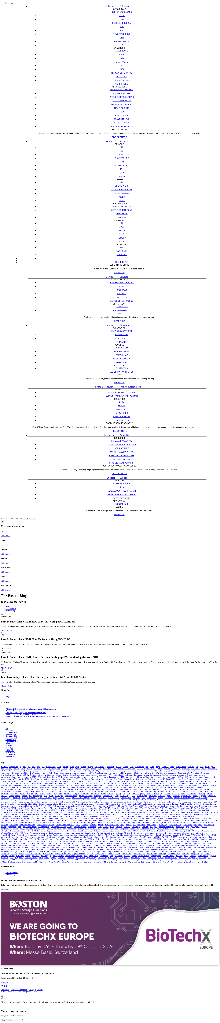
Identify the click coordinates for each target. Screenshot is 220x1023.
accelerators (115, 804)
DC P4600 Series (173, 816)
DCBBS (179, 856)
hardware (147, 773)
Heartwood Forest (147, 787)
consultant (172, 823)
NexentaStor (181, 839)
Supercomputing (54, 769)
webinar (8, 769)
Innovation (107, 769)
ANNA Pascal (6, 792)
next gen (76, 794)
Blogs (8, 696)
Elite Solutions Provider (128, 835)
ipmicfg (118, 794)
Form (100, 827)
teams (114, 814)
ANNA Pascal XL (111, 835)
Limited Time (132, 845)
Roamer (94, 775)
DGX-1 (139, 769)
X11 (199, 785)
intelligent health (188, 833)
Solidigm (63, 852)
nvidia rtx (176, 796)
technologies (146, 823)
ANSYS (207, 854)
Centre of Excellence (176, 806)
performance (78, 771)
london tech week (160, 783)
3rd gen (99, 833)
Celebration (5, 854)
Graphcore (122, 62)
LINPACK (195, 808)
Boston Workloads (122, 12)
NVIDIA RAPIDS (198, 835)
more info (4, 982)
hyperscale (167, 835)
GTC (131, 767)
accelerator (160, 804)
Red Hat (193, 856)
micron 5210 (81, 839)
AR (82, 779)
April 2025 (10, 751)
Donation (187, 814)
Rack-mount (80, 858)
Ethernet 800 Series (80, 831)
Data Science (203, 783)
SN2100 (95, 771)
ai (20, 767)
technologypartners (29, 827)
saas (211, 820)
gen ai (113, 802)
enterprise (26, 787)
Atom (144, 779)
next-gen (189, 806)
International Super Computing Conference (80, 835)
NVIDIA (4, 767)
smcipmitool (30, 852)
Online (96, 802)
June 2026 (9, 730)
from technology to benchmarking (187, 812)
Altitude (36, 800)
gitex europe (187, 825)
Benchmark (139, 767)
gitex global (197, 825)
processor (127, 771)
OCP (122, 112)
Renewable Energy (136, 847)
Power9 (175, 829)
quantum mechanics (169, 847)
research (125, 781)
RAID (75, 849)
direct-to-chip (99, 837)
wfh (101, 849)
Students (164, 806)
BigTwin (90, 854)
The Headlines (11, 609)
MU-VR (127, 827)
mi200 (107, 804)
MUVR (49, 773)
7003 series (29, 779)
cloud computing (125, 789)
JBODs (122, 201)
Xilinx (159, 785)
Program (43, 785)
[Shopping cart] (20, 262)
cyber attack (17, 816)
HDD (76, 783)
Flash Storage (125, 820)
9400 (114, 839)
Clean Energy (6, 798)
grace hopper (168, 845)
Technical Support (122, 484)
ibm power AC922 (163, 829)
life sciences (50, 837)
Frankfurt (180, 781)
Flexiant (205, 820)
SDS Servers (121, 186)
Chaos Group (204, 789)
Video (66, 777)
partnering (167, 820)
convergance (5, 802)
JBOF (50, 818)
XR (65, 783)
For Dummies (82, 847)
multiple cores (156, 862)
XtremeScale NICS (44, 852)
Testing (41, 804)
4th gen (126, 833)
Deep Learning (100, 767)
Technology (176, 769)
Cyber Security (121, 448)
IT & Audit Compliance (122, 459)
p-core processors (174, 833)
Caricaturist (87, 800)
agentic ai (166, 800)
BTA (14, 779)
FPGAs (122, 231)
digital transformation (42, 789)
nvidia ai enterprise (23, 783)
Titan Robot (65, 800)
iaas (216, 820)
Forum (134, 856)
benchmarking (149, 833)
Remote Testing (6, 812)
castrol (120, 771)
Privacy (31, 990)
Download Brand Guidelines (122, 495)
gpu (29, 767)
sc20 (43, 773)
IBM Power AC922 (121, 93)
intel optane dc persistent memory (13, 831)
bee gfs (158, 835)
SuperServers (45, 787)
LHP (82, 783)
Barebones (122, 214)
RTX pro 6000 (168, 779)
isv (201, 854)
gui (61, 835)
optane (105, 777)
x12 (186, 852)
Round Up (181, 773)
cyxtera (192, 792)
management (172, 789)
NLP (86, 829)
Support (121, 294)
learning (109, 843)
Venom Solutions (122, 206)
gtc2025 (204, 827)
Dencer (126, 849)
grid (82, 775)
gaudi (90, 831)
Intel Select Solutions (122, 97)
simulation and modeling (75, 789)
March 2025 (10, 752)
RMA (122, 487)
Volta (99, 769)
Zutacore (26, 785)
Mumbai (200, 787)
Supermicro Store (78, 854)
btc (53, 777)
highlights (178, 843)
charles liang (31, 781)
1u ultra (141, 852)
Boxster (98, 818)
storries (120, 816)
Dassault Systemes (7, 856)
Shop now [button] (119, 273)
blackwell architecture (68, 841)
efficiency (156, 789)
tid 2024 (159, 845)
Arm (175, 771)
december (4, 858)
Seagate (4, 804)
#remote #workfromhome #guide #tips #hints (190, 798)
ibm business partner (147, 829)
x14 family (15, 860)
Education (54, 781)
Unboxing (195, 773)
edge (100, 800)
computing (26, 777)
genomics (16, 847)
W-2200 (148, 806)
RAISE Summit (168, 856)
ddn (111, 787)
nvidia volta (212, 839)
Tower (121, 176)
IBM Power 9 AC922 (52, 862)
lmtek (3, 779)
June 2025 (9, 747)
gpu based (197, 852)
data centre (41, 775)
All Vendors (121, 51)
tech (117, 812)
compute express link (26, 823)
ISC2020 (4, 841)
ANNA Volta (155, 860)
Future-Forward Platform (113, 833)
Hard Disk (66, 862)
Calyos (60, 849)
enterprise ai (124, 829)
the (147, 816)
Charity (72, 787)
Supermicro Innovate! (63, 854)
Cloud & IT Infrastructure (122, 445)
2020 (135, 785)
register (36, 829)
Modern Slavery (121, 359)
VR (44, 769)
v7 (2, 814)
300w (62, 812)
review (142, 771)
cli (124, 794)
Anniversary (206, 852)
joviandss (64, 847)
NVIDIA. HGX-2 (153, 814)
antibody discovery (38, 847)
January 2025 (11, 756)
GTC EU (31, 843)
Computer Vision (54, 820)
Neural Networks (80, 827)
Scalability (156, 837)
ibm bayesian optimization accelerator (153, 849)
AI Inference (148, 808)
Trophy (88, 806)
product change (100, 841)
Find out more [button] (119, 137)
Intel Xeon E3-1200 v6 (209, 812)
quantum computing (29, 798)
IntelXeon (66, 814)
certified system (41, 841)
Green (120, 847)
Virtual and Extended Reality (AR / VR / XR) (34, 806)
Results (48, 804)
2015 (135, 818)
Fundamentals (155, 775)
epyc (77, 767)
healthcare (128, 775)
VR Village (136, 827)
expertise (176, 820)
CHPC (153, 818)
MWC (68, 798)
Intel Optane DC (122, 806)
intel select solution (8, 777)
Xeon (59, 767)
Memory (122, 238)
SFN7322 (102, 810)
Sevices (100, 847)
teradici (173, 785)
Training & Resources (104, 387)
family (147, 852)
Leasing (140, 841)
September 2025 (12, 741)
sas (119, 839)
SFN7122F (83, 810)
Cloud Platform (137, 820)
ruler (14, 781)
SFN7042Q (72, 810)
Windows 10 (151, 798)
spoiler (53, 858)
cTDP (55, 804)
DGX (207, 767)
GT (112, 818)
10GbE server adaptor (39, 810)
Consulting (109, 435)
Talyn (158, 767)
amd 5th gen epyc (194, 802)
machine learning (150, 769)
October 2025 (11, 740)
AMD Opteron (80, 860)
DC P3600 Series (149, 831)
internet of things (202, 779)
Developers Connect (58, 827)
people (27, 792)
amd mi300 (137, 804)
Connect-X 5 (81, 781)
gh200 (177, 845)
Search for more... (29, 519)
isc (197, 767)
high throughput (115, 831)
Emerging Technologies (121, 456)
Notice (138, 779)
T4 (201, 845)
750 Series (33, 833)
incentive (4, 845)
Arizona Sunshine (44, 798)
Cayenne (86, 818)
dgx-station (97, 862)
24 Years (14, 854)
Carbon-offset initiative (123, 818)
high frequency (60, 785)
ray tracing (51, 845)
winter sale (87, 862)
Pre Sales (122, 286)
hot (66, 818)
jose (155, 827)
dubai (65, 792)
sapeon (14, 802)
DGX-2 (4, 771)
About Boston (121, 348)
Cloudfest (98, 773)
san (151, 827)
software (78, 769)
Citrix (9, 839)
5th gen (178, 802)
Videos (154, 852)
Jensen (15, 829)
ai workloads (137, 802)
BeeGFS (145, 827)
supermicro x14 (26, 860)
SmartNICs (29, 839)
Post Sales (122, 290)
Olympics (53, 808)
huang (22, 829)
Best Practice (53, 835)
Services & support (121, 331)
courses (76, 816)
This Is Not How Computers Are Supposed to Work (26, 713)
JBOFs (122, 197)
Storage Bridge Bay (121, 190)
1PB (38, 818)
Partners (203, 839)
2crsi (95, 800)
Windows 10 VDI (19, 843)
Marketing (121, 362)
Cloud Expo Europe (92, 789)
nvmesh (167, 769)
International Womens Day (37, 835)
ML (36, 794)
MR (45, 796)
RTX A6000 (73, 845)
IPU (121, 169)
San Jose (112, 781)
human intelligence (188, 800)
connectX (34, 845)
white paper (144, 781)
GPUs (121, 234)
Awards (149, 771)
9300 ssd (91, 839)
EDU (176, 841)
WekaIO (200, 860)
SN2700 (4, 796)
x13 (144, 858)
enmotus (85, 825)
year (151, 816)
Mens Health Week (8, 835)
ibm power (114, 829)
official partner (143, 856)
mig (64, 829)
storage (90, 767)
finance (85, 777)
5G (122, 45)
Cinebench (205, 808)
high (187, 827)
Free (188, 860)
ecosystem (58, 829)
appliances (118, 856)
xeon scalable (170, 781)
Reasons (30, 794)
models (82, 837)
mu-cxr (12, 787)
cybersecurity (213, 806)
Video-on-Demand (172, 808)
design (27, 856)
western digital (117, 775)
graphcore (102, 775)
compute (109, 779)
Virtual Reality (202, 771)
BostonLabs (183, 829)
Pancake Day (21, 835)
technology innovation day (52, 783)
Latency (202, 794)
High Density (121, 165)
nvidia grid (59, 796)
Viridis (23, 769)
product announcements (164, 843)
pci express (90, 812)
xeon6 (103, 794)
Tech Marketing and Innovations (64, 806)
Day (75, 818)
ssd (147, 767)
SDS (21, 858)
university (84, 816)
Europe (97, 781)
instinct (89, 785)
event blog (163, 825)
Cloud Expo (64, 781)
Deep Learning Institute (45, 825)
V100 (71, 769)
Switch (87, 771)
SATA (65, 775)
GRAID (83, 849)
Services (110, 277)
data (118, 781)
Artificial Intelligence (169, 775)
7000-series (94, 816)
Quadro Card (124, 792)
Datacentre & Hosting (121, 301)
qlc (180, 789)
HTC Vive (5, 783)
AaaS (89, 860)
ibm (2, 769)
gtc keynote (195, 827)
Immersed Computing (168, 773)
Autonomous (107, 845)
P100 (159, 779)
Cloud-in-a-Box (111, 789)
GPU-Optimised (174, 854)
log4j (15, 852)
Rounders (62, 808)
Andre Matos (18, 792)
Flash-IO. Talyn (167, 860)
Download (92, 827)
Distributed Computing (126, 823)
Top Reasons (76, 862)
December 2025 (12, 736)
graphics (197, 843)
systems (163, 823)
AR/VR (122, 16)
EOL (124, 831)
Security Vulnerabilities (148, 810)
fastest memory (105, 816)
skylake (202, 775)
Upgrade (90, 849)
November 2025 (12, 738)
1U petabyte (192, 858)
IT (161, 794)
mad (85, 856)
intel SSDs (183, 858)
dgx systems (130, 841)
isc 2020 (155, 773)
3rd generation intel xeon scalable (171, 852)
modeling (44, 856)
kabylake (84, 814)
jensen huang (5, 773)
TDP (60, 804)
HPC (122, 27)
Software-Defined (31, 858)
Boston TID (34, 816)
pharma (119, 802)
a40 (66, 845)
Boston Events (44, 860)
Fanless (121, 217)
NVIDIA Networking (121, 80)
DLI (155, 771)
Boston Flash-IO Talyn (9, 808)
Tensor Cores (74, 775)
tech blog (196, 796)
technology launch (101, 831)
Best (94, 806)
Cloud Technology (90, 820)
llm (103, 789)
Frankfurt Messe (153, 794)
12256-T (26, 849)
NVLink (188, 777)
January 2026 (11, 734)
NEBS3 (127, 856)
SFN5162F (19, 810)
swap (71, 818)
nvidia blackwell (53, 847)
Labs (98, 839)
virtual (178, 779)
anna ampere (53, 841)
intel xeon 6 (95, 794)
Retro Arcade (76, 800)
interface (148, 789)
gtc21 (213, 767)
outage (104, 806)
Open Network (145, 837)
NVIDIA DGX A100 (205, 792)
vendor (138, 816)
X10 (137, 810)
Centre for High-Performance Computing (173, 818)
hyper (116, 787)
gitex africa (141, 825)
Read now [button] (119, 321)
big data (134, 792)
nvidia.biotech (6, 847)
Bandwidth (181, 794)
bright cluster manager (85, 841)
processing (75, 814)
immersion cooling (117, 837)
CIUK (12, 820)
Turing (206, 845)
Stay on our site (7, 1020)
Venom (96, 783)
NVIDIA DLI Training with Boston (122, 396)
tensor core (153, 796)
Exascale (195, 781)
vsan (132, 860)
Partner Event (48, 854)
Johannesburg (206, 818)
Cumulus (167, 794)
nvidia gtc (148, 792)
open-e (203, 796)
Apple (3, 839)
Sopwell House (116, 849)
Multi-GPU (69, 812)
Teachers (156, 806)
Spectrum (33, 837)
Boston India (129, 779)
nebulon (41, 837)
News (165, 839)
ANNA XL (114, 792)
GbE (174, 794)
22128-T (68, 849)
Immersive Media (118, 808)
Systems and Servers (8, 806)
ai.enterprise (29, 841)
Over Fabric (118, 779)
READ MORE (6, 630)
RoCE (37, 839)
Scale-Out (209, 823)
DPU (124, 845)
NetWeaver (132, 852)
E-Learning (105, 802)
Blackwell (191, 771)
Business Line (122, 158)
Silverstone (169, 798)
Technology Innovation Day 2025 (60, 816)
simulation (35, 856)
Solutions (110, 6)
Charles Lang (126, 798)
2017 (10, 771)
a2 (144, 814)
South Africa (194, 818)
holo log (62, 802)
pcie (82, 812)
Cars (60, 860)
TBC (35, 860)
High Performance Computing (124, 769)
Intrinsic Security (117, 862)
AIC (140, 808)
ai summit (171, 783)
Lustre (93, 798)
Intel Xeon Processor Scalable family (33, 814)
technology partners (26, 802)
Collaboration (138, 789)
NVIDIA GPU (121, 77)
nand (109, 839)
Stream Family (121, 123)
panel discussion (200, 806)
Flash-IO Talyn (211, 835)
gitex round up (209, 825)
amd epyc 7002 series (157, 802)
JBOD (56, 818)
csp (182, 820)
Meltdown (138, 773)
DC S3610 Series (7, 833)
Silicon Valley (127, 854)
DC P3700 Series (178, 831)
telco (21, 837)
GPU (122, 162)
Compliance (122, 355)
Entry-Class (152, 858)
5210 (214, 781)
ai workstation (183, 849)
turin (184, 802)
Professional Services (122, 283)
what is (44, 818)
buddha (49, 829)
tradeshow (130, 777)
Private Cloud (180, 860)
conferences (90, 843)
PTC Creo (20, 856)
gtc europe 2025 (78, 843)
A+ (122, 151)
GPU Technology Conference (191, 841)
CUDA (180, 777)
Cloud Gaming (131, 808)
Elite (29, 804)
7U (118, 800)
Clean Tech (148, 847)
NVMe (118, 767)
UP (16, 858)
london (211, 800)
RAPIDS (161, 796)
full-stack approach (85, 796)
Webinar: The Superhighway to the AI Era (16, 862)
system (49, 794)
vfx (97, 849)
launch (29, 769)
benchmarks (185, 808)
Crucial (72, 839)
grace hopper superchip (189, 845)
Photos (44, 792)
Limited (72, 847)
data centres (134, 781)
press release (126, 839)
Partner (135, 771)
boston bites (150, 785)
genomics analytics (11, 814)
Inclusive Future (86, 802)
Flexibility (165, 837)
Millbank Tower (53, 800)
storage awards (73, 852)
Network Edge (202, 862)
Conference (204, 773)
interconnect (183, 837)
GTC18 (25, 775)
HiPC (69, 808)
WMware (105, 862)
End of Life (121, 297)
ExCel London (76, 820)
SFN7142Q (92, 810)
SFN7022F (62, 810)
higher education (161, 841)
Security (35, 771)
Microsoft (34, 785)
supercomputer (211, 847)
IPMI (122, 777)
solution (199, 777)
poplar (94, 792)
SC (188, 773)
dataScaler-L (182, 823)
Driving (54, 860)
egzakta (3, 827)
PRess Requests (121, 498)
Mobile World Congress (80, 798)
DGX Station (35, 773)
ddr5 (114, 816)
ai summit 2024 (202, 800)
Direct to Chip (203, 810)
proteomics (26, 847)
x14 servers (5, 860)
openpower (134, 829)
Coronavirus (111, 823)
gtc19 (169, 796)
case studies (207, 802)
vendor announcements (197, 837)
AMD (122, 58)
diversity (105, 829)
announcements (119, 843)
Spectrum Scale (95, 777)
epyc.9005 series (73, 785)
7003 (215, 802)
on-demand (188, 843)
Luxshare (115, 820)
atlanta (203, 849)
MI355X (181, 810)
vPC (133, 796)
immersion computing (27, 825)
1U (33, 818)
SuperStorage (179, 862)
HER (170, 841)
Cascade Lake (192, 775)
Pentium (173, 810)
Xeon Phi (134, 849)
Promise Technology (8, 789)
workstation (195, 769)
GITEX (59, 777)
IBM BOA (172, 849)
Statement (61, 858)
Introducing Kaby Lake (164, 812)
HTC (102, 771)
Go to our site (19, 1020)
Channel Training (62, 839)
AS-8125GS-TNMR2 (33, 854)
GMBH (100, 835)
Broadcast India (171, 787)
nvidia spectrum (15, 845)
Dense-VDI (159, 808)
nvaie (116, 796)
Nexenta (172, 839)
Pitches (100, 825)
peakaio (37, 802)
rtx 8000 (43, 845)
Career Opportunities (121, 310)
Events (121, 406)
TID (39, 777)
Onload (55, 852)
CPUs (121, 227)
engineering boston (57, 856)
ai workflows (18, 841)
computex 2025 (45, 823)
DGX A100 (120, 841)
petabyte (27, 818)
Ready (69, 827)
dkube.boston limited (146, 845)
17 (80, 818)
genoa (168, 804)
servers (203, 769)
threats (25, 816)
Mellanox (110, 767)
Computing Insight (23, 820)
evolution (59, 837)
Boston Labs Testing (207, 804)
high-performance (142, 860)
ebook (173, 777)
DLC (186, 856)
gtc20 (12, 783)
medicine (127, 802)
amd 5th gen (68, 804)
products (176, 792)
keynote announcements (162, 792)
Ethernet (50, 775)
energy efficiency (81, 804)
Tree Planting (152, 854)
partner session (75, 777)
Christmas (4, 820)
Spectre (129, 773)
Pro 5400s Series (55, 833)
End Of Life (120, 773)
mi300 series (126, 804)
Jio (17, 837)
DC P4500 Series (188, 816)
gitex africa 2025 (175, 825)
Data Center (112, 858)
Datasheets (122, 409)
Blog (121, 402)
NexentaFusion (193, 839)
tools (128, 794)
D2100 (127, 862)
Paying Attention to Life (15, 711)
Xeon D (166, 862)
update (160, 798)
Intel (121, 69)
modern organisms (71, 837)
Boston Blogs (125, 796)
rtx (194, 777)
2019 (170, 771)
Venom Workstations (122, 126)
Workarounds (18, 839)
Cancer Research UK (200, 814)
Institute (175, 804)
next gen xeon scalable (62, 831)
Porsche (41, 781)
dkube (206, 777)
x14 (209, 858)
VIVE (70, 783)
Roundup (15, 773)
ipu (89, 792)
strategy (141, 818)
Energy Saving (124, 858)
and (19, 827)
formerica (193, 783)
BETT (111, 806)
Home (8, 607)
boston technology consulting (97, 787)
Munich (71, 792)
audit (2, 837)
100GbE (129, 837)
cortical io (74, 823)
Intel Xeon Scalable (136, 806)
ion (30, 796)
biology (90, 837)
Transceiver (121, 262)
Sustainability (6, 781)
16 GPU (165, 814)
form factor (21, 781)
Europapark (22, 804)
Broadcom (12, 804)
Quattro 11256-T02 (122, 101)
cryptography (16, 849)
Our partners (121, 351)
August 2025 (10, 743)
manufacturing (6, 843)
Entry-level (145, 862)
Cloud (152, 767)
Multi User (147, 839)
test (7, 787)
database (55, 789)
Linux (136, 837)
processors (37, 769)
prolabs (45, 802)
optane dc (67, 794)
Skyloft (43, 800)
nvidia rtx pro (142, 796)
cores (19, 787)
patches (24, 796)
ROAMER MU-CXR (122, 119)
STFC (44, 820)
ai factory (131, 812)
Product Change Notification (24, 812)
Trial (193, 860)
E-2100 (161, 858)
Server (93, 769)
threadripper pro (68, 779)
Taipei (164, 789)
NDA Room (184, 835)
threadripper (138, 775)
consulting (29, 789)
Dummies (91, 847)
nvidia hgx (162, 854)
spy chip (213, 856)
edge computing (109, 800)
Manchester (36, 820)
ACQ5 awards (138, 800)
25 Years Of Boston (24, 800)
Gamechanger (150, 800)
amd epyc (47, 779)
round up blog (152, 825)
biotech (20, 779)
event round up (6, 852)
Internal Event (43, 808)
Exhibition (24, 773)
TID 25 (43, 816)
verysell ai (53, 802)
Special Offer (186, 796)
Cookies (40, 990)
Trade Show (16, 775)
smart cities (180, 827)
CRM (138, 823)
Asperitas (17, 771)
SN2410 (210, 794)
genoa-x (92, 804)
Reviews (89, 783)
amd (33, 767)
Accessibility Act (72, 802)
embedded (185, 854)
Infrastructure (114, 777)
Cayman (106, 818)
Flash (73, 781)
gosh (164, 816)
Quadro (153, 777)
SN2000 (174, 837)
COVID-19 (101, 823)
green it (80, 829)
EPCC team (35, 792)
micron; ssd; (137, 839)
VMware (58, 775)
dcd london (14, 825)
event (72, 767)
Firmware (70, 858)
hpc (43, 767)
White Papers (122, 420)
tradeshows (100, 843)
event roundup (6, 829)
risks (148, 818)
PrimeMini (16, 798)
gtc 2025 (59, 843)
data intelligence (142, 812)
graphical (213, 785)
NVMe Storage (100, 854)
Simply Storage (122, 193)
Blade (122, 154)
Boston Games (30, 808)
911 (92, 818)
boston (65, 767)
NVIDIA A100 (113, 798)
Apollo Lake (163, 810)
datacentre (185, 769)
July (26, 837)
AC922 (42, 794)
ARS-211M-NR (104, 808)
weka (9, 779)
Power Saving (136, 858)
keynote (16, 769)
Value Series (68, 860)
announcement (109, 773)
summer (157, 816)
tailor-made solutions (192, 820)
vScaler (64, 769)
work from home (71, 796)
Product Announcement (145, 843)
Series (18, 777)
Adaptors (122, 255)
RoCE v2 (51, 792)
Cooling (40, 849)
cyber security (6, 816)
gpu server (136, 798)
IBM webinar (38, 862)
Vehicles (117, 845)
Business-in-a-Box (112, 825)
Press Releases (121, 417)
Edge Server (190, 862)
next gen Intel (161, 833)
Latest (205, 841)
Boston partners (14, 796)
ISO (125, 847)
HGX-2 (66, 823)
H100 (78, 825)
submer (90, 781)
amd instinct (56, 779)
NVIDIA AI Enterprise (121, 73)
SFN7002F (53, 810)
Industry (81, 806)
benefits (156, 823)
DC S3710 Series (21, 833)
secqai (212, 777)
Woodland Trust (139, 854)
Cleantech (66, 820)
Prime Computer (188, 779)
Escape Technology (190, 789)
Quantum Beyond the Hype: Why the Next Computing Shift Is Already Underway (37, 716)
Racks (21, 854)
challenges (10, 837)
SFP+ (27, 810)
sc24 (197, 849)
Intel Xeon (50, 771)
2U (190, 852)
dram (145, 802)
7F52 (35, 804)
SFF (189, 823)
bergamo (100, 804)
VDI (143, 798)
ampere (67, 773)
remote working (163, 777)
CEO (11, 858)
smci (41, 858)
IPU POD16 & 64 (122, 115)
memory (75, 773)
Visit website (5, 536)
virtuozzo (96, 860)
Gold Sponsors (43, 827)
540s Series (43, 833)
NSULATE (91, 852)
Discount (51, 843)
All (121, 147)
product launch (133, 787)
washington (131, 843)
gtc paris (67, 843)
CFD (122, 19)
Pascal (205, 785)
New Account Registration (122, 491)
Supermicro (121, 84)
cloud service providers (153, 820)
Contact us (122, 307)
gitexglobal (12, 827)
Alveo (83, 808)
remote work (36, 783)
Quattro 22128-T (54, 814)
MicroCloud (93, 856)
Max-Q (55, 812)
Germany (38, 779)
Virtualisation (121, 41)
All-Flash (202, 858)
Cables (121, 258)
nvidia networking (142, 777)
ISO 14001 (159, 787)
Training (121, 342)
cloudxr (123, 812)
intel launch (85, 794)
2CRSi (121, 55)
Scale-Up (4, 825)
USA (112, 827)
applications (5, 849)
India (47, 781)
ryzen (146, 775)
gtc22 (12, 794)
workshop (66, 833)
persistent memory (157, 781)
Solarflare (182, 771)
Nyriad (188, 781)
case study (83, 773)
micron (83, 767)
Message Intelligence (87, 823)
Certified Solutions (121, 210)
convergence (129, 816)
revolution (175, 800)
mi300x (103, 785)
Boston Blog (143, 835)
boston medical (182, 783)
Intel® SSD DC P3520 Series (11, 818)
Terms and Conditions (19, 990)
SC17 (21, 808)
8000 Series (129, 810)
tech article (106, 860)
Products (110, 141)
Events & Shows (12, 873)
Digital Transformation (121, 452)
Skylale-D (135, 862)
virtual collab (206, 843)
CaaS (107, 847)
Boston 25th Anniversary (65, 825)
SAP (122, 38)
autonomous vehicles (166, 827)
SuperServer (58, 773)
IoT (121, 30)
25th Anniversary (121, 783)
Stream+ (76, 808)
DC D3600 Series (192, 831)
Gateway (110, 794)
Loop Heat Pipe (50, 849)
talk (16, 794)
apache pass (48, 831)
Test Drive (152, 779)
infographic (58, 794)
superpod (97, 796)
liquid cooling (206, 781)
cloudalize (184, 792)
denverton (128, 814)
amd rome (170, 802)
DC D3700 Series (207, 831)
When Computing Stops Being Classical (21, 714)
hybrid (113, 860)
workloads (17, 785)
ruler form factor (171, 858)
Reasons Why (108, 796)
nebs (111, 856)
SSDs (121, 242)
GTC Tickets (41, 843)
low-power (195, 854)
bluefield (26, 845)
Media (180, 787)
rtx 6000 (29, 829)
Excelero (191, 767)
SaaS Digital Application (121, 463)
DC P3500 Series (134, 831)
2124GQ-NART (114, 854)
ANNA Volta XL (107, 783)
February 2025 (11, 754)
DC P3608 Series (163, 831)
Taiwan (54, 787)
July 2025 (9, 745)
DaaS (43, 829)
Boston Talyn (103, 792)
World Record (203, 856)
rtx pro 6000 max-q (44, 812)
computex (69, 771)
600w (78, 812)
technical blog (101, 812)
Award (50, 785)
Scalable (113, 771)
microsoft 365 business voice (99, 814)
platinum (35, 787)
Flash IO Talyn (11, 823)
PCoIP (106, 849)
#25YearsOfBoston (136, 783)
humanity (148, 783)
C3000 (120, 814)
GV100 (104, 781)
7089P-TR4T (126, 800)
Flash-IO (165, 767)
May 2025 (9, 749)
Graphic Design (86, 845)
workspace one (123, 860)
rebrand (210, 837)
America (119, 827)
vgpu (88, 775)
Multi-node (104, 856)
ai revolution (57, 823)
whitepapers (37, 796)
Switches (122, 251)
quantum (182, 775)
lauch (133, 833)
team (2, 787)
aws (99, 806)
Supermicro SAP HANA (117, 852)
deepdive (111, 812)
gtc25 (141, 792)
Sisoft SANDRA (7, 810)
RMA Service (121, 338)
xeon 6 (139, 833)
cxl (37, 823)
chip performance (47, 839)
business (123, 787)
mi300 (96, 785)
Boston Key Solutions (121, 90)
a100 (201, 767)
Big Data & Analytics (121, 441)
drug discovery (6, 785)
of (143, 816)
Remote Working (121, 34)
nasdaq (47, 858)
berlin (59, 792)
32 (62, 818)
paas (2, 823)
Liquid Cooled (191, 810)
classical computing (185, 847)
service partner (156, 856)
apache (21, 852)
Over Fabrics (5, 775)
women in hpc (95, 829)
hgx (10, 841)
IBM (121, 66)
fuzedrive (93, 825)
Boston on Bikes (176, 814)
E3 (172, 862)
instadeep (4, 794)
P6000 (51, 796)
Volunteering (63, 787)
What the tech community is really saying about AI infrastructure (31, 709)
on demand (72, 829)
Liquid (33, 849)
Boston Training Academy (121, 392)
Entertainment (190, 787)
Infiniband (162, 771)
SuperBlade (102, 798)
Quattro (33, 775)
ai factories (26, 771)
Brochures (122, 413)
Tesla (172, 767)
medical (22, 794)
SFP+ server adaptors (115, 810)
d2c (107, 837)
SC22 (192, 849)
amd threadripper (149, 804)
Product (128, 825)
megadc (175, 835)
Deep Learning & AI (121, 23)
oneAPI (141, 785)
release (110, 785)
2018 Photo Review (8, 800)
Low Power (102, 858)
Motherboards (191, 785)
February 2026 (11, 732)
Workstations (81, 792)
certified (111, 841)
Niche (159, 800)
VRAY (105, 827)
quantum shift (199, 847)
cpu (38, 767)
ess (191, 829)
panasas (113, 847)
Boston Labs (121, 335)
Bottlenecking (192, 794)
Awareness (81, 787)
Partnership (59, 771)
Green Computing (138, 794)
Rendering (97, 845)
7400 (103, 839)
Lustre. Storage (198, 823)
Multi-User (46, 777)
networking (212, 769)
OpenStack (212, 796)
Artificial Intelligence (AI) (189, 804)
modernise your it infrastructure (83, 833)
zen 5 (83, 785)
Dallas (83, 852)
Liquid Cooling (121, 108)
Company (110, 325)
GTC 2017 (157, 839)
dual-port (181, 785)
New (122, 825)
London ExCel (104, 820)
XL (77, 779)
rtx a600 (60, 845)
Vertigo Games (58, 798)
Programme (148, 841)
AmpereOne (92, 808)
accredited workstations (73, 856)
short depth (138, 814)
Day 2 (152, 835)
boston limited (181, 767)
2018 (34, 777)
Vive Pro (21, 789)
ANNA (117, 785)
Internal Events (201, 833)
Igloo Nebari (101, 852)
